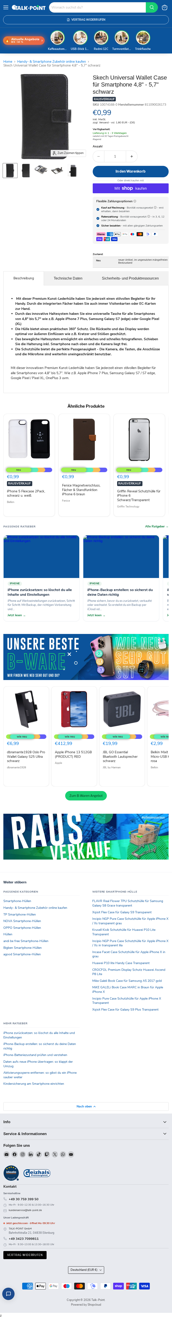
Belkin (10, 502)
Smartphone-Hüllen (17, 901)
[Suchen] (152, 7)
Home (7, 62)
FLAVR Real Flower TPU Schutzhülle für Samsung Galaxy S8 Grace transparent (127, 903)
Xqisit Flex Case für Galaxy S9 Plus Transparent (125, 1009)
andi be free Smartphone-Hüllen (25, 941)
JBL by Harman (112, 767)
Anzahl (97, 146)
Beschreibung (23, 278)
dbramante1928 (16, 767)
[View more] (86, 657)
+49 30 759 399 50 (24, 1199)
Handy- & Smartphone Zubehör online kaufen (51, 62)
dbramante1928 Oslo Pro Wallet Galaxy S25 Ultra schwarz (26, 756)
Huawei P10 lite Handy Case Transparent (121, 963)
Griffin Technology (128, 506)
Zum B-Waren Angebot (86, 796)
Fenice (66, 500)
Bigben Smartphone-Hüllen (22, 948)
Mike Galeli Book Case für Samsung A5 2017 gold (127, 981)
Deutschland (84, 1270)
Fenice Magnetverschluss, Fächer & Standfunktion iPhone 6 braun (81, 489)
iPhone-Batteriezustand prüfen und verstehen (35, 1055)
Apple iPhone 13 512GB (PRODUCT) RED (73, 754)
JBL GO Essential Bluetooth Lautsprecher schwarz (120, 756)
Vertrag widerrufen (25, 1255)
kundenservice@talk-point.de (25, 1210)
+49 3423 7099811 (24, 1238)
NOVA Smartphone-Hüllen (22, 921)
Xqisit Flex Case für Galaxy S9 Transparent (122, 912)
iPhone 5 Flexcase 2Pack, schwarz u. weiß (26, 493)
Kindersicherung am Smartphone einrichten (33, 1084)
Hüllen (7, 934)
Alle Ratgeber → (157, 526)
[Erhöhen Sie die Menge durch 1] (132, 156)
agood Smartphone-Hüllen (22, 954)
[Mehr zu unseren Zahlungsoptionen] (134, 201)
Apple (58, 763)
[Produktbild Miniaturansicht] (10, 170)
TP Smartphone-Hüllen (19, 914)
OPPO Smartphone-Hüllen (22, 928)
